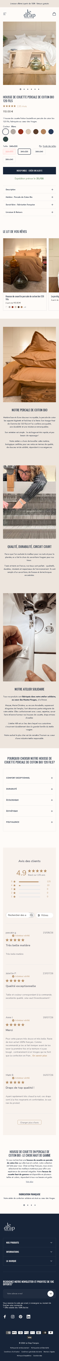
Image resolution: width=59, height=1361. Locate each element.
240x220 (24, 151)
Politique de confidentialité (40, 1348)
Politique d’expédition (24, 1356)
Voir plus (29, 1181)
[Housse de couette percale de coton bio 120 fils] (25, 265)
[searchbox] (17, 915)
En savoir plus (40, 1055)
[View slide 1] (24, 1205)
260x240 (39, 151)
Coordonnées (37, 1356)
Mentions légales (49, 1352)
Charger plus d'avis (29, 1122)
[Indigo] (51, 131)
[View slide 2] (27, 1205)
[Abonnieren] (51, 1294)
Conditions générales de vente (31, 1352)
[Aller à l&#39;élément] (20, 89)
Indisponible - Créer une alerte (29, 170)
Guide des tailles (49, 146)
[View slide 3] (31, 1205)
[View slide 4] (35, 1205)
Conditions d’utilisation (12, 1352)
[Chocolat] (35, 131)
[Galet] (13, 131)
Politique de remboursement (19, 1348)
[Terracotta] (20, 131)
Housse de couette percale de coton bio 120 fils (25, 298)
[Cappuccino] (28, 131)
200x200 (9, 151)
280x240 (9, 159)
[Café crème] (43, 131)
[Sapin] (5, 139)
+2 (25, 307)
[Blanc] (5, 131)
